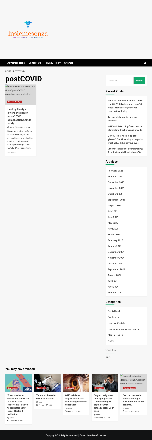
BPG (108, 357)
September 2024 (116, 269)
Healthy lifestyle (14, 102)
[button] (145, 63)
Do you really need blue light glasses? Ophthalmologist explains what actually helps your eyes (125, 139)
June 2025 (113, 217)
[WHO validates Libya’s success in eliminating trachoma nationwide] (76, 383)
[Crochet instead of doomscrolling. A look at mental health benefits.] (133, 383)
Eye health (113, 317)
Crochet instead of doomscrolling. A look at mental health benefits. (125, 150)
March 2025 (114, 234)
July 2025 (113, 211)
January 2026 (115, 176)
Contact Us (34, 62)
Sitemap (68, 62)
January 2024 (115, 292)
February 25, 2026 (103, 418)
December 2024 (116, 251)
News (111, 340)
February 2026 (115, 170)
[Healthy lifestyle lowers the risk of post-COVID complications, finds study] (20, 94)
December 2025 (116, 182)
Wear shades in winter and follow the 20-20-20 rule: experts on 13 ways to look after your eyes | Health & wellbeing (125, 105)
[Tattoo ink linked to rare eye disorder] (47, 383)
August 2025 (114, 205)
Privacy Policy (53, 62)
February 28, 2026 (16, 421)
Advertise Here (16, 62)
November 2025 (116, 188)
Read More (11, 153)
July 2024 (113, 280)
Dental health (115, 311)
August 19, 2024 (24, 127)
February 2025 (115, 240)
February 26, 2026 (74, 411)
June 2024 (113, 286)
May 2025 (113, 222)
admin (12, 127)
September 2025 (116, 199)
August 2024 (114, 275)
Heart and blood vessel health (123, 329)
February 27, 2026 (45, 405)
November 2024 (116, 257)
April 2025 (113, 228)
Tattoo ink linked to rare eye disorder (122, 119)
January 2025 (115, 246)
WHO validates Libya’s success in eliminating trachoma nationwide (125, 128)
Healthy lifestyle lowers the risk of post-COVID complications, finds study (19, 116)
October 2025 (115, 193)
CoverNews (86, 435)
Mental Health (115, 334)
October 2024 (115, 263)
